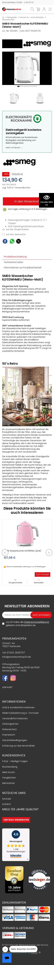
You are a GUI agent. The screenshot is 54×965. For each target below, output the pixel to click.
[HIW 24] (34, 952)
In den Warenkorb (27, 201)
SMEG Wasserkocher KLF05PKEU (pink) (22, 550)
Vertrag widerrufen (16, 819)
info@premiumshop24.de (16, 657)
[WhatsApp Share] (12, 241)
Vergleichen (9, 777)
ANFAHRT (7, 687)
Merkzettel (38, 582)
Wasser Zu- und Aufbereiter (31, 17)
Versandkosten (22, 187)
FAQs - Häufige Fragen (15, 761)
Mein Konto (8, 772)
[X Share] (18, 241)
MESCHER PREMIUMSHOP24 (22, 945)
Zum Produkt (42, 574)
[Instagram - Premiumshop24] (13, 678)
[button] (18, 86)
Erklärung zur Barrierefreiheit (18, 745)
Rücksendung (9, 766)
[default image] (27, 68)
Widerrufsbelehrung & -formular (20, 713)
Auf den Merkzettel (15, 234)
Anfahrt (6, 804)
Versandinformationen (15, 718)
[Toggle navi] (50, 9)
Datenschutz (9, 729)
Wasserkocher (8, 19)
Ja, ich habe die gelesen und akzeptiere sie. (27, 624)
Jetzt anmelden (41, 615)
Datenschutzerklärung (36, 622)
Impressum (8, 734)
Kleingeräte (12, 17)
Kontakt (6, 798)
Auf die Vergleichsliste (17, 229)
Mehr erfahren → (14, 147)
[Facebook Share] (5, 241)
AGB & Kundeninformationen (18, 707)
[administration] (39, 952)
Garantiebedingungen (14, 740)
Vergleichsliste (15, 582)
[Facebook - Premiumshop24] (5, 678)
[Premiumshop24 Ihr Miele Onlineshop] (11, 9)
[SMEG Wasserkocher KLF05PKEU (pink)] (27, 534)
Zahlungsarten (10, 723)
